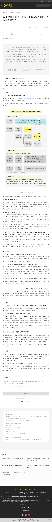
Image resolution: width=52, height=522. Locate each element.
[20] (19, 368)
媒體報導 (29, 508)
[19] (6, 368)
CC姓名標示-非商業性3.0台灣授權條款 (37, 492)
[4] (23, 221)
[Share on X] (30, 402)
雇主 (15, 191)
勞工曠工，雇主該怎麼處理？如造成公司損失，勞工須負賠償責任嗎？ (38, 459)
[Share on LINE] (27, 402)
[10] (36, 271)
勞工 (11, 83)
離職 (17, 283)
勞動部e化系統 (10, 366)
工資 (23, 271)
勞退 (47, 27)
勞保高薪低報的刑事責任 (17, 383)
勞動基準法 (16, 308)
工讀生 (29, 27)
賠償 (4, 298)
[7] (40, 238)
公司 (14, 232)
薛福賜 (10, 414)
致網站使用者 (26, 510)
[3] (34, 208)
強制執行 (39, 323)
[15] (20, 320)
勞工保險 (18, 12)
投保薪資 (33, 271)
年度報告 (23, 508)
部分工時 (34, 27)
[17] (20, 324)
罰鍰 (22, 221)
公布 (47, 323)
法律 (19, 78)
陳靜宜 (10, 437)
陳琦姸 (10, 38)
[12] (6, 297)
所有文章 (5, 12)
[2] (9, 100)
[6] (35, 238)
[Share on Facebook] (25, 402)
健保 (39, 27)
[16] (43, 322)
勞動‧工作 (11, 12)
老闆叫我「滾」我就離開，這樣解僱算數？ (12, 466)
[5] (31, 238)
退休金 (12, 241)
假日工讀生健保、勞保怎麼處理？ (27, 69)
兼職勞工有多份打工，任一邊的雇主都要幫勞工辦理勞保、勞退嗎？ (27, 381)
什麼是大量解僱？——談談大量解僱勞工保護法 (13, 459)
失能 (33, 344)
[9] (16, 258)
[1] (5, 63)
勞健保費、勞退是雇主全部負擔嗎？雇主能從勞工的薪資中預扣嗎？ (27, 386)
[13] (37, 310)
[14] (36, 318)
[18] (15, 343)
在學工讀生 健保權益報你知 (27, 98)
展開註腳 (26, 393)
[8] (19, 241)
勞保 (43, 27)
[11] (38, 273)
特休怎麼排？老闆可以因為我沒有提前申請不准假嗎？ (38, 466)
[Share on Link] (22, 402)
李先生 (10, 423)
